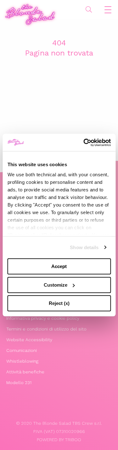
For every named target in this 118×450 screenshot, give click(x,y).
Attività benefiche (25, 371)
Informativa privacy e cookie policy (42, 318)
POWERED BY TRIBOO (59, 439)
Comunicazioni (21, 350)
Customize (55, 285)
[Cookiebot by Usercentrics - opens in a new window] (84, 142)
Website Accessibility (29, 339)
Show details (84, 247)
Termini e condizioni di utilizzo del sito (46, 328)
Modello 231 (18, 382)
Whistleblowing (22, 361)
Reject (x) (59, 303)
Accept (59, 266)
